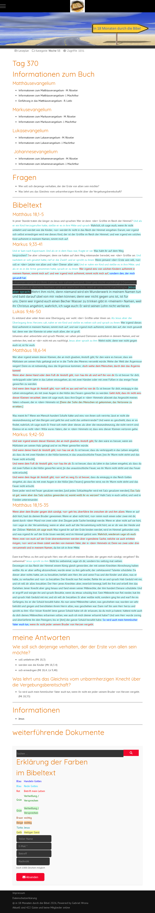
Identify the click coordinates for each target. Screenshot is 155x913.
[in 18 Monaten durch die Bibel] (77, 6)
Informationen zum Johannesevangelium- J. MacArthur (49, 164)
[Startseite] (77, 28)
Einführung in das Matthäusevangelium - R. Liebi (45, 100)
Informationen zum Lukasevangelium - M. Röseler (47, 137)
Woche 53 (54, 50)
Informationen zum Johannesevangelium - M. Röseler (49, 158)
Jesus (21, 718)
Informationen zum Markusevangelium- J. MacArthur (48, 122)
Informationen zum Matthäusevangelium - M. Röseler (49, 90)
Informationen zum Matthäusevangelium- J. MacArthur (49, 95)
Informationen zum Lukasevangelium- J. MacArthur (47, 143)
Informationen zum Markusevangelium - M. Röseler (48, 116)
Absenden (32, 877)
